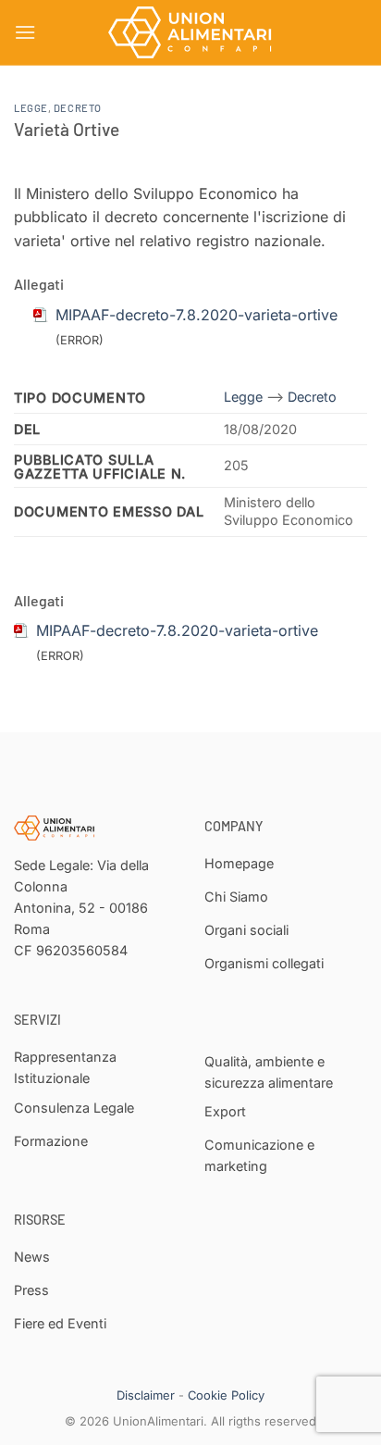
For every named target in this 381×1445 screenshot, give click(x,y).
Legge (31, 108)
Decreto (78, 108)
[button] (25, 32)
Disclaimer (146, 1395)
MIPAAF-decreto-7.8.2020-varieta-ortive (177, 630)
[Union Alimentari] (190, 32)
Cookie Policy (226, 1395)
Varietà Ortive (66, 129)
